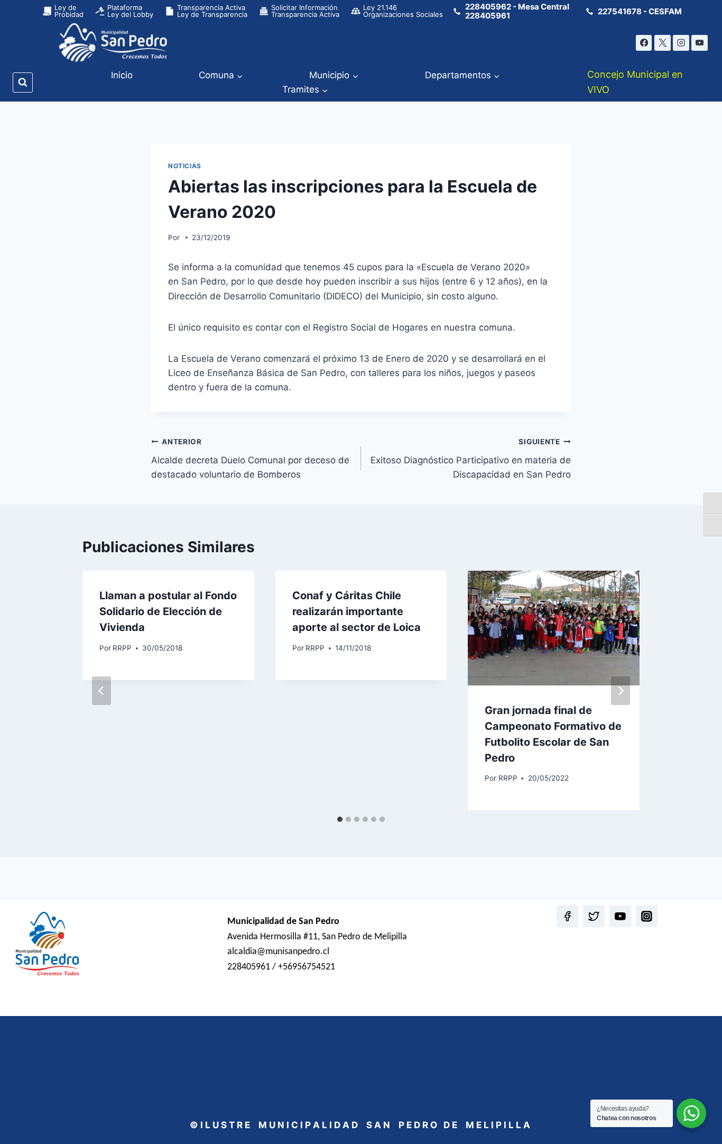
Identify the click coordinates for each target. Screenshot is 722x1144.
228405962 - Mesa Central (517, 7)
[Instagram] (681, 43)
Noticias (184, 166)
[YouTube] (699, 43)
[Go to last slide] (101, 690)
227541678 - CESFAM (640, 11)
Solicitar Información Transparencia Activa (305, 11)
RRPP (122, 648)
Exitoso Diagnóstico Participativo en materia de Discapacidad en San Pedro (471, 458)
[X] (662, 43)
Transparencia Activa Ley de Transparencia (212, 11)
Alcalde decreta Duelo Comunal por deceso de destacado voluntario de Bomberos (250, 458)
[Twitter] (594, 916)
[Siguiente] (620, 690)
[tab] (340, 819)
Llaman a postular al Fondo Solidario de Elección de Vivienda (168, 611)
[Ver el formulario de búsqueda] (23, 82)
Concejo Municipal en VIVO (635, 82)
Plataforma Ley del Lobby (130, 11)
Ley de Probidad (69, 11)
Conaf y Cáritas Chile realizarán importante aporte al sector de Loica (356, 611)
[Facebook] (644, 43)
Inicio (122, 75)
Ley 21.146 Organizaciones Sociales (403, 11)
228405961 (487, 16)
